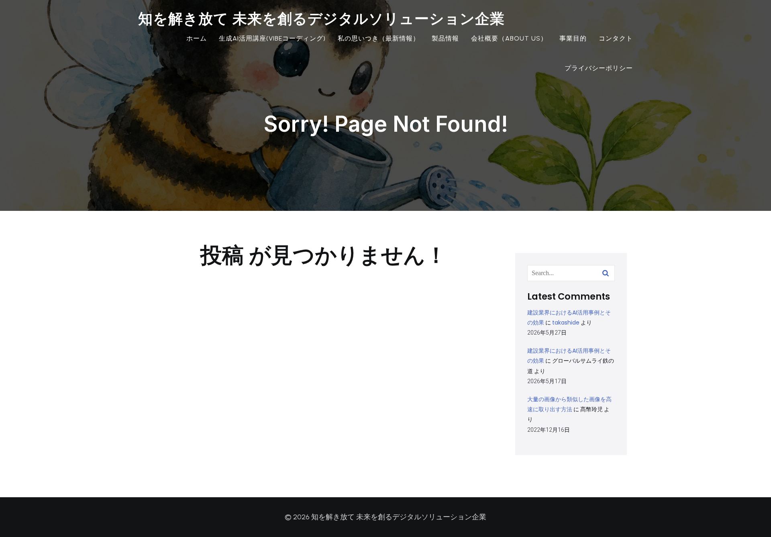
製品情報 (445, 38)
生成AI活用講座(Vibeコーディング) (272, 38)
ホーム (196, 38)
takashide (565, 323)
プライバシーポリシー (599, 68)
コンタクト (616, 38)
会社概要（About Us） (509, 38)
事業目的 (573, 38)
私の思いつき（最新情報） (379, 38)
